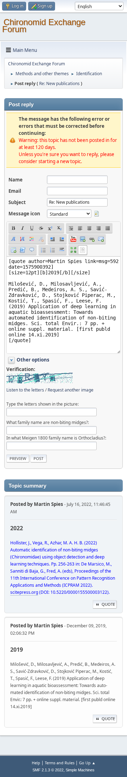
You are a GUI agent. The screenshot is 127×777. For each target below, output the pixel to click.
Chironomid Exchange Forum (43, 25)
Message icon (24, 213)
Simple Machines (80, 770)
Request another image (70, 390)
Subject (17, 202)
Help (36, 762)
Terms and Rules (59, 762)
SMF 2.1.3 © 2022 (48, 770)
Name (15, 180)
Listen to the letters (25, 390)
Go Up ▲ (87, 762)
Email (14, 191)
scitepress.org (24, 592)
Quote (108, 604)
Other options (33, 360)
